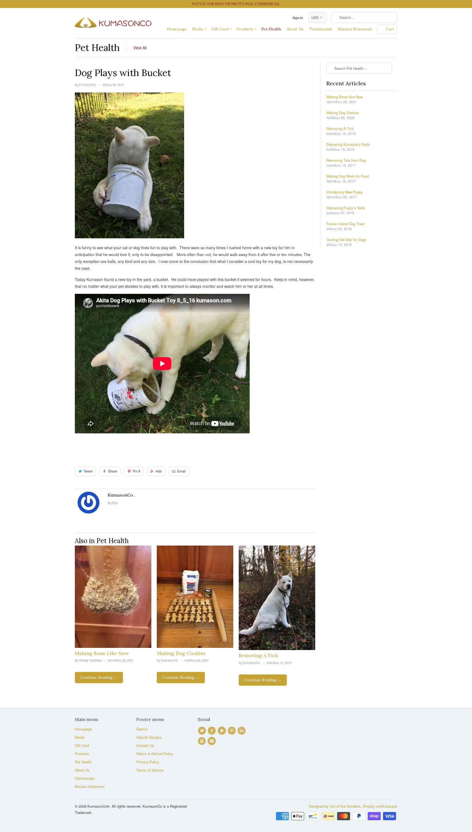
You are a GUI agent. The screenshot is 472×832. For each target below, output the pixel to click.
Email (181, 471)
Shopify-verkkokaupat (380, 806)
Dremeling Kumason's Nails (348, 144)
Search (142, 729)
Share (112, 471)
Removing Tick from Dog (346, 160)
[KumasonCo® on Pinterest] (232, 731)
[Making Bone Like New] (113, 646)
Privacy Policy (147, 761)
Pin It (136, 471)
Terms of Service (149, 770)
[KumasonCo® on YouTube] (223, 731)
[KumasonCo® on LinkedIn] (242, 731)
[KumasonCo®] (113, 21)
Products (246, 29)
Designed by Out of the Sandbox (335, 806)
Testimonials (320, 29)
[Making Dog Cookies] (195, 646)
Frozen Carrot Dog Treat (345, 223)
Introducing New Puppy (344, 192)
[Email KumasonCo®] (212, 741)
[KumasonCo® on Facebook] (212, 731)
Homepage (177, 29)
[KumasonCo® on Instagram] (203, 741)
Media (199, 29)
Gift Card (221, 29)
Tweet (88, 471)
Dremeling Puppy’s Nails (345, 207)
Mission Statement (355, 29)
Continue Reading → (98, 677)
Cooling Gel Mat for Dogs (346, 239)
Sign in (298, 18)
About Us (295, 29)
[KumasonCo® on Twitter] (203, 731)
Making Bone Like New (102, 653)
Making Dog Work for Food (347, 176)
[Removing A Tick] (277, 648)
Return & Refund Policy (154, 753)
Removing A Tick (258, 655)
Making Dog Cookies (181, 653)
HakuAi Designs (149, 737)
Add (159, 471)
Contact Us (145, 745)
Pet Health (271, 29)
